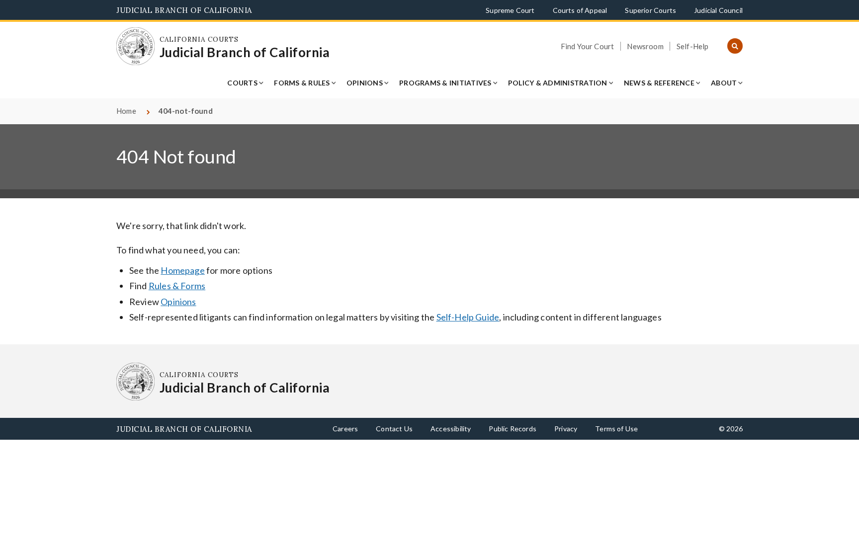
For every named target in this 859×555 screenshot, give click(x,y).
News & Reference (659, 83)
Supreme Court (510, 10)
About (724, 83)
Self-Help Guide (468, 317)
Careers (345, 428)
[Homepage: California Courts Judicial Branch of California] (135, 46)
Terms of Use (616, 428)
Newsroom (645, 46)
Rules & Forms (177, 285)
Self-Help (693, 46)
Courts (242, 83)
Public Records (512, 428)
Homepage (182, 270)
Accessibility (450, 428)
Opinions (364, 83)
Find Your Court (587, 46)
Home (126, 110)
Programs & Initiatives (445, 83)
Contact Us (394, 428)
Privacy (565, 428)
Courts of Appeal (580, 10)
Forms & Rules (302, 83)
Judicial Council (718, 10)
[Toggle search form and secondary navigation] (735, 46)
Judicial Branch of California (184, 10)
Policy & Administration (557, 83)
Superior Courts (650, 10)
